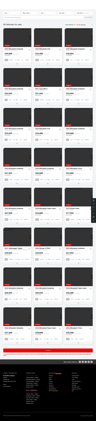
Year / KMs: (61, 13)
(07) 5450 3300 (6, 386)
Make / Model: (26, 13)
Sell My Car (51, 387)
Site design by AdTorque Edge (86, 415)
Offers (50, 379)
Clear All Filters (89, 17)
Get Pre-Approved (53, 390)
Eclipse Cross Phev (76, 388)
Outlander (74, 385)
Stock (50, 377)
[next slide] (30, 38)
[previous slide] (4, 38)
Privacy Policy (23, 415)
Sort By (78, 24)
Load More (48, 350)
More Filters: (80, 13)
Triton (73, 379)
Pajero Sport (75, 383)
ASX (73, 390)
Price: (42, 13)
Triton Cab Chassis (76, 381)
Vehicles (51, 375)
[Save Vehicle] (29, 50)
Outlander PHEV (75, 387)
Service (51, 383)
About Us (51, 385)
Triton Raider (75, 377)
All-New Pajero (75, 375)
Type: (6, 13)
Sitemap (28, 415)
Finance (51, 381)
